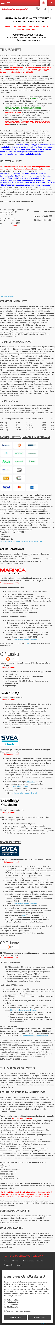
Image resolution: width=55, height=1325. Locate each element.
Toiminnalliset (13, 1302)
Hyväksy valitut (15, 1317)
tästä (27, 643)
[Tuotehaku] (51, 9)
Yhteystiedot (8, 1265)
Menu (8, 3)
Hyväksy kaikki (39, 1317)
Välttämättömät (14, 1300)
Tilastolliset (12, 1304)
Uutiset (19, 1265)
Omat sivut (30, 781)
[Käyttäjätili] (45, 9)
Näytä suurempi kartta (7, 296)
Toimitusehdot (28, 1261)
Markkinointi (12, 1307)
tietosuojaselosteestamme (19, 786)
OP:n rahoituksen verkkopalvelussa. (23, 1010)
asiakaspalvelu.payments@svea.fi (24, 639)
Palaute (40, 1261)
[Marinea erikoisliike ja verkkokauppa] (15, 9)
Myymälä (15, 1261)
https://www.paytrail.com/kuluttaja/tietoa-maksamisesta (21, 541)
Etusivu (6, 1261)
